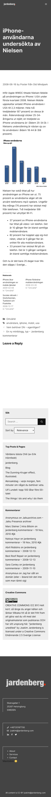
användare (12, 323)
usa (37, 323)
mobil (31, 323)
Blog (7, 467)
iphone (23, 323)
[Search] (42, 421)
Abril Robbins (12, 547)
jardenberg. (11, 462)
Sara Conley (12, 564)
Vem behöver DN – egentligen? (23, 327)
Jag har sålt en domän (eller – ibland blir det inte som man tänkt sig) (23, 577)
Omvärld (11, 319)
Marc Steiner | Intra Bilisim (19, 526)
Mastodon (8, 761)
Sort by (9, 430)
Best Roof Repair (14, 556)
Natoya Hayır (12, 538)
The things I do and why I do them (24, 498)
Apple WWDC (15, 93)
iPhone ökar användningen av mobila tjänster (10, 282)
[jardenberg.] (9, 4)
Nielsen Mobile (39, 93)
